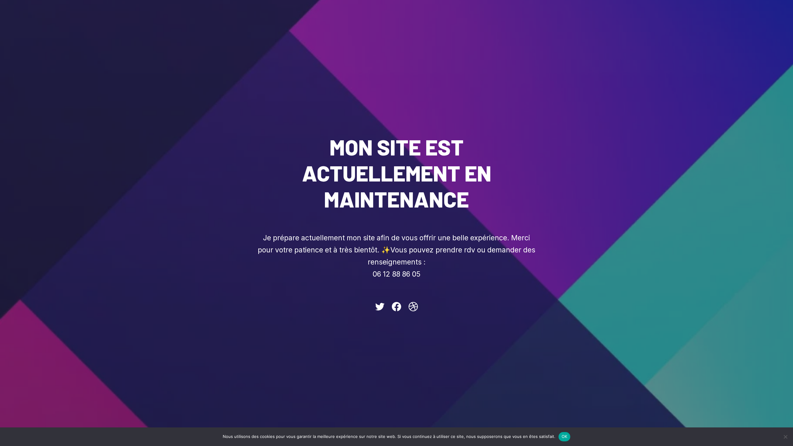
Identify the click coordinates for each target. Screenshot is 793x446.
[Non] (785, 437)
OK (564, 436)
